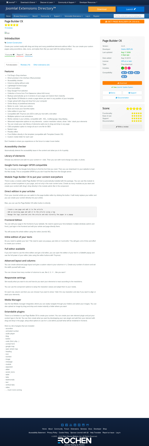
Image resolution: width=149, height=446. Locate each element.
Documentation (123, 97)
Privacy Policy (52, 432)
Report (19, 54)
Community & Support (66, 2)
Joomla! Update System (125, 87)
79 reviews (9, 28)
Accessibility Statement (37, 432)
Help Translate (95, 432)
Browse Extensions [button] (21, 16)
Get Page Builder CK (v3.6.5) (123, 21)
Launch (130, 9)
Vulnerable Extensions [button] (73, 16)
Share (27, 54)
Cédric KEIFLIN (127, 49)
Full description (11, 65)
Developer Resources (88, 2)
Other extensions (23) (42, 65)
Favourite (9, 54)
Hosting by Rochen (74, 445)
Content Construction (14, 42)
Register (96, 16)
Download (102, 9)
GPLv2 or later (126, 61)
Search (35, 16)
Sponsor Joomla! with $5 (79, 432)
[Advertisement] (122, 147)
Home (8, 16)
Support (133, 93)
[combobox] (129, 16)
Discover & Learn (46, 2)
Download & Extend (28, 2)
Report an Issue (108, 432)
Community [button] (45, 16)
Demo (112, 93)
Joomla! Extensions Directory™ (31, 8)
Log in (88, 16)
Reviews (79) (25, 65)
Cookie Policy (64, 432)
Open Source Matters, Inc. (72, 436)
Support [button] (57, 16)
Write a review (122, 126)
